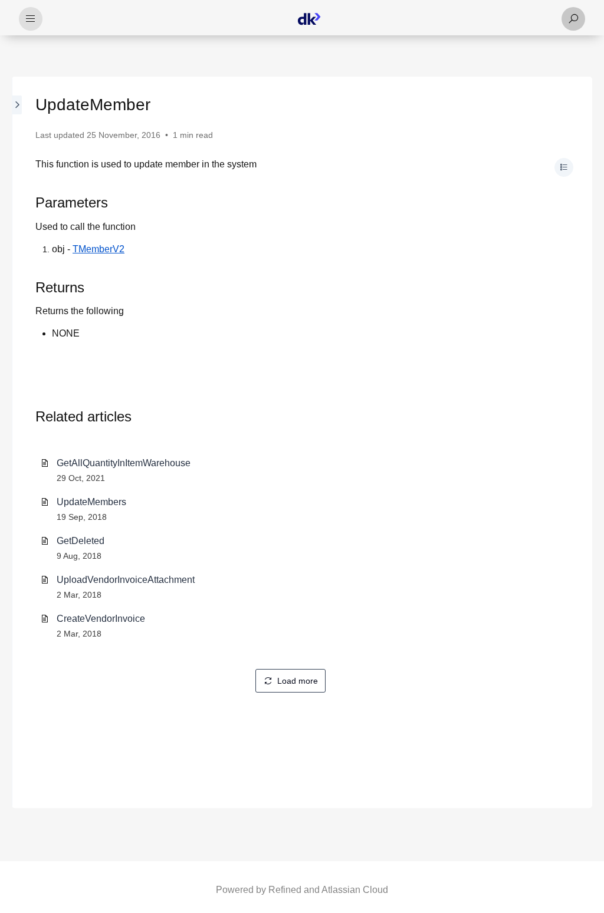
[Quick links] (309, 19)
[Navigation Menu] (30, 19)
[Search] (573, 19)
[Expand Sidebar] (18, 442)
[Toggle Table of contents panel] (563, 167)
